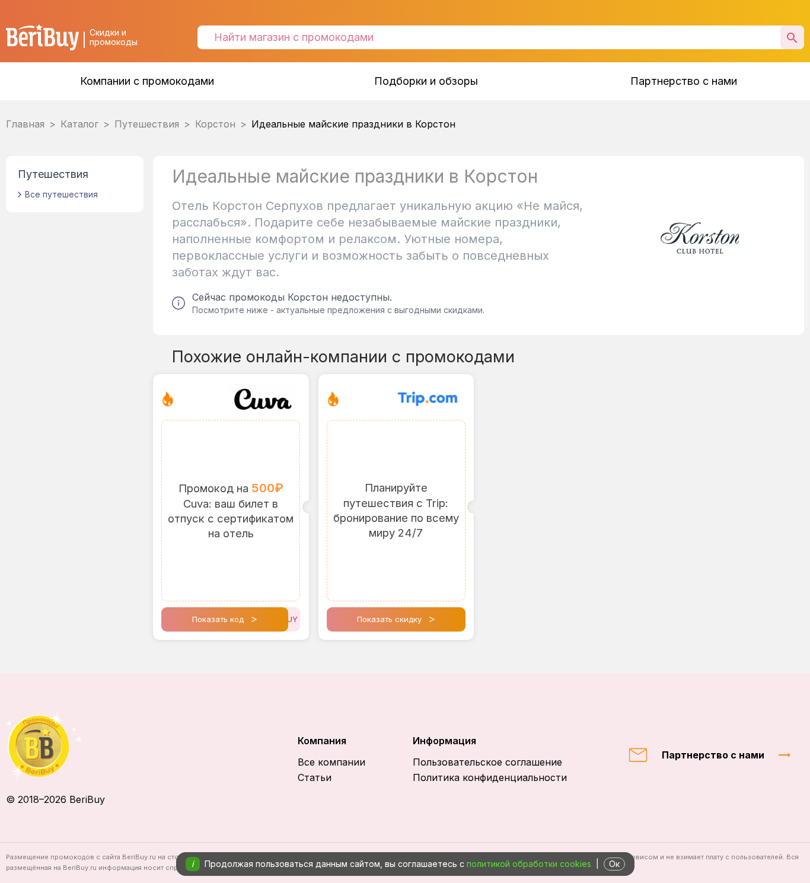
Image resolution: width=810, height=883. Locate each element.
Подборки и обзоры (426, 81)
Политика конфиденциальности (490, 777)
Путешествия (146, 124)
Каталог (79, 124)
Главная (25, 124)
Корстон (215, 124)
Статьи (314, 777)
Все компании (331, 762)
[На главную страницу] (55, 745)
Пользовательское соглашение (487, 762)
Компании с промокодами (147, 81)
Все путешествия (61, 194)
